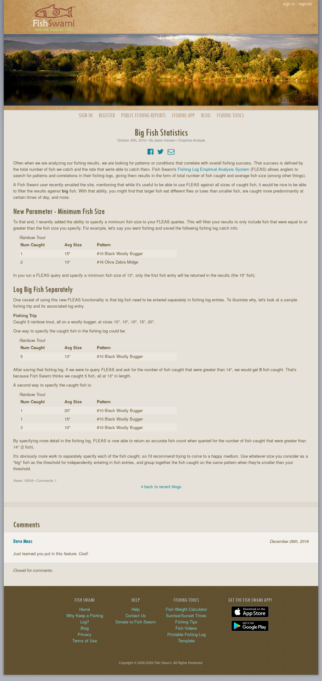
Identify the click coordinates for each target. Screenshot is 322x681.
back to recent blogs (162, 486)
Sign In (85, 115)
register (305, 4)
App (183, 115)
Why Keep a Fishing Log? (84, 618)
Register (107, 115)
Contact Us (135, 615)
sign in (289, 4)
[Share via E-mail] (171, 151)
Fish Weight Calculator (186, 609)
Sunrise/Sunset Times (186, 615)
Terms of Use (84, 641)
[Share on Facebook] (150, 151)
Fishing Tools (230, 115)
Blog (205, 115)
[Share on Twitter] (160, 151)
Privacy (85, 634)
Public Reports (143, 115)
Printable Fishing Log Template (186, 637)
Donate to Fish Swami (135, 622)
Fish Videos (186, 628)
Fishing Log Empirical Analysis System (213, 169)
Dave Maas (22, 541)
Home (84, 609)
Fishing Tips (186, 622)
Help (135, 609)
